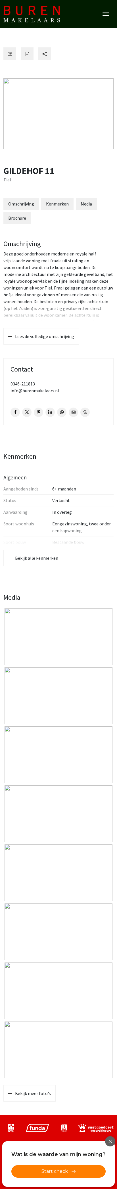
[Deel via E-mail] (73, 412)
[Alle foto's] (9, 53)
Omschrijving (21, 204)
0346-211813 (23, 384)
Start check (54, 1171)
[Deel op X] (27, 412)
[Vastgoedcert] (96, 1128)
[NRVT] (64, 1128)
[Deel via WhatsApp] (61, 412)
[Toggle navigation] (106, 14)
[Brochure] (27, 53)
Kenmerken (57, 204)
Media (86, 204)
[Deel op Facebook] (15, 412)
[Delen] (44, 53)
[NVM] (11, 1128)
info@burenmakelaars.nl (35, 390)
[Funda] (37, 1128)
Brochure (17, 218)
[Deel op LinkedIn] (50, 412)
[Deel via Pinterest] (38, 412)
